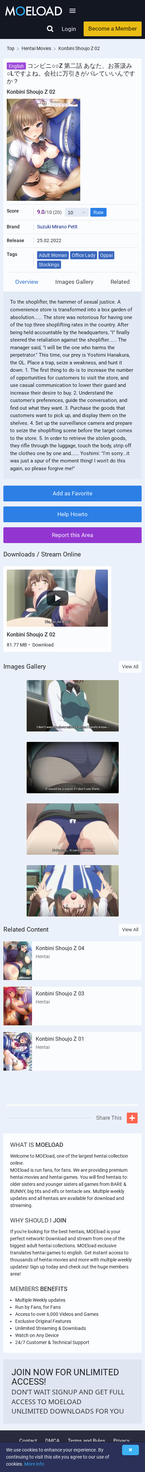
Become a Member (112, 28)
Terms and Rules (86, 1441)
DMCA (52, 1441)
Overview (26, 282)
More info (34, 1464)
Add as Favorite (72, 493)
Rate (98, 212)
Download (43, 645)
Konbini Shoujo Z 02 (31, 634)
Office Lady (83, 255)
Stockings (49, 264)
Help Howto (72, 514)
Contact (28, 1441)
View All (130, 666)
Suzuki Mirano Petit (57, 226)
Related (120, 282)
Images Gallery (74, 282)
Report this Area (72, 535)
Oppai (106, 255)
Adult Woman (53, 255)
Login (69, 29)
